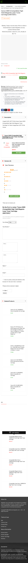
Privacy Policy (4, 524)
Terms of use (4, 522)
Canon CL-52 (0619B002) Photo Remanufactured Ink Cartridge (17, 361)
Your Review (6, 226)
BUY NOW (23, 77)
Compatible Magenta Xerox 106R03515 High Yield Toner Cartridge (15, 473)
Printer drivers (4, 532)
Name (4, 266)
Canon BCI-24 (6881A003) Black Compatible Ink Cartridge (17, 387)
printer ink (6, 551)
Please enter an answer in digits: (11, 286)
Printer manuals (4, 534)
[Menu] (1, 2)
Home (2, 6)
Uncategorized (9, 6)
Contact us (3, 526)
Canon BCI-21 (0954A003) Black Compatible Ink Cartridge (17, 374)
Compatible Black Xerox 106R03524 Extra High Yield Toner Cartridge (17, 461)
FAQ (2, 520)
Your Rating (5, 222)
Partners (3, 538)
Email (4, 272)
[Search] (25, 2)
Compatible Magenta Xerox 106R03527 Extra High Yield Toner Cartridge (17, 438)
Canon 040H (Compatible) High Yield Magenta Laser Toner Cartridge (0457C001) (18, 145)
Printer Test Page (5, 536)
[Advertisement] (12, 416)
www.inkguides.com (15, 509)
